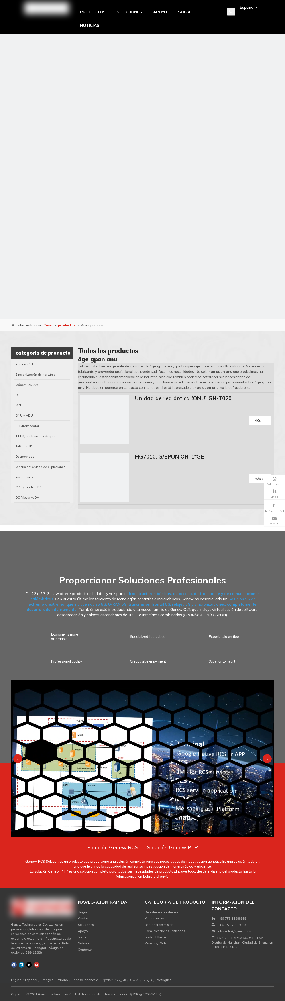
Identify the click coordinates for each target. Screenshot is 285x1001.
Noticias (84, 943)
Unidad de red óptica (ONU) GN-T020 (183, 398)
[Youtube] (36, 965)
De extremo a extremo (161, 912)
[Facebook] (14, 965)
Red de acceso (156, 918)
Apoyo (83, 931)
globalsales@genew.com (234, 931)
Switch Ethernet (156, 937)
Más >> (260, 420)
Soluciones (86, 925)
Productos (85, 918)
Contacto (85, 950)
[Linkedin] (21, 965)
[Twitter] (29, 965)
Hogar (82, 912)
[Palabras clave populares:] (231, 12)
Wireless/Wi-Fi (156, 943)
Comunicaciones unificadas (165, 931)
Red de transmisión (159, 925)
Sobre (82, 937)
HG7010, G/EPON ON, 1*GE (169, 456)
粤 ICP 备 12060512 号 (145, 994)
